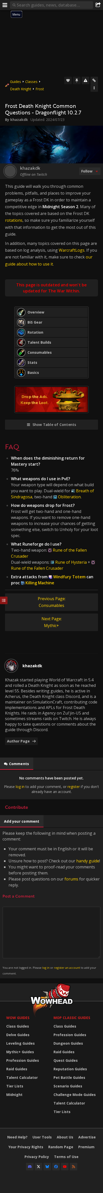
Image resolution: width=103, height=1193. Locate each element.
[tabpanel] (51, 784)
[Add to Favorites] (68, 80)
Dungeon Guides (68, 1043)
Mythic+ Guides (20, 1051)
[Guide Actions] (94, 88)
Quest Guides (66, 1060)
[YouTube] (64, 1166)
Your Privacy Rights (25, 1146)
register (74, 786)
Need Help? (17, 1137)
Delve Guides (18, 1034)
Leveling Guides (20, 1043)
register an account (67, 967)
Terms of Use (66, 1156)
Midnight (14, 1094)
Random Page (60, 1146)
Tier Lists (14, 1086)
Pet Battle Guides (69, 1077)
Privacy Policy (36, 1156)
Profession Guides (22, 1060)
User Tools (42, 1137)
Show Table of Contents (54, 424)
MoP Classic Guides (72, 1017)
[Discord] (30, 1166)
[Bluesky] (47, 1166)
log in (20, 786)
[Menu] (5, 5)
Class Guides (17, 1026)
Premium (86, 1146)
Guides (15, 81)
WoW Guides (18, 1017)
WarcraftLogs (71, 250)
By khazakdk (16, 119)
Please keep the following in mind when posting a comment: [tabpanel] (51, 902)
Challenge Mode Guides (75, 1094)
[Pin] (76, 80)
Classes (31, 81)
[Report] (85, 80)
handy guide (87, 861)
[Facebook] (56, 1166)
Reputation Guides (70, 1069)
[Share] (98, 5)
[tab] (16, 764)
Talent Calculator (22, 1077)
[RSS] (73, 1166)
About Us (65, 1137)
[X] (38, 1166)
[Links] (94, 80)
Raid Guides (16, 1069)
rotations (13, 220)
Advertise (87, 1137)
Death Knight (20, 88)
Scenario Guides (68, 1086)
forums (71, 879)
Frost (40, 88)
